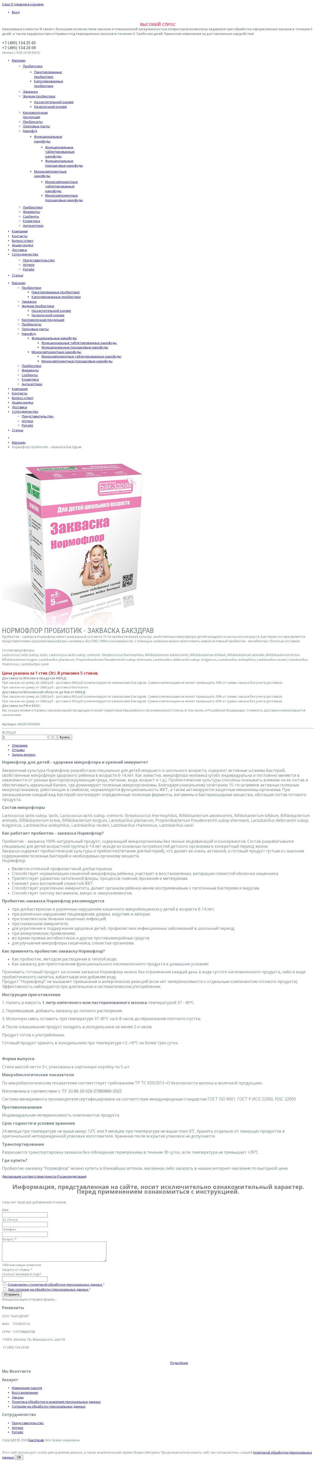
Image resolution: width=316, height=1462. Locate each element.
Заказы (18, 1397)
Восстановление (25, 1392)
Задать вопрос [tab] (24, 754)
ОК (19, 1457)
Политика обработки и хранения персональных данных (56, 1401)
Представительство (28, 1423)
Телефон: (9, 1229)
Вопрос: (9, 1239)
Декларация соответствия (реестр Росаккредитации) (44, 1176)
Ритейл (17, 1432)
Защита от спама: (17, 1269)
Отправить (12, 1294)
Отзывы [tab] (18, 750)
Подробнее (179, 1363)
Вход (16, 12)
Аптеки (17, 1427)
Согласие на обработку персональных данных (48, 1406)
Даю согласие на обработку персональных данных (48, 1289)
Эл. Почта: (10, 1219)
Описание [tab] (20, 745)
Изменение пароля (27, 1388)
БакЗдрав (36, 1440)
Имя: (5, 1210)
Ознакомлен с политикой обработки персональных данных (55, 1284)
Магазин (18, 442)
